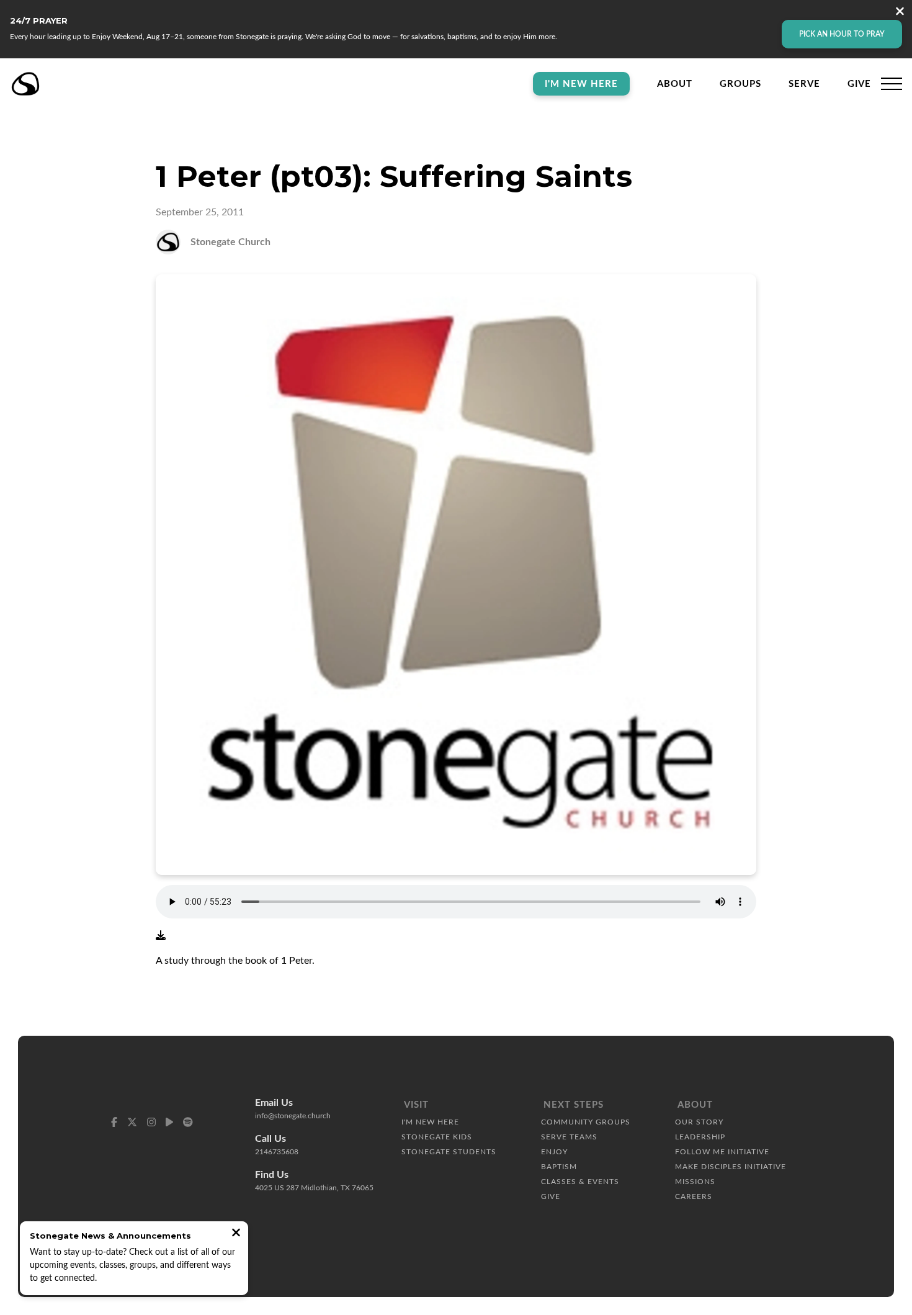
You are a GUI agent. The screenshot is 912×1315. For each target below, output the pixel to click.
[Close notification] (236, 1234)
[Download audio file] (161, 935)
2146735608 (276, 1152)
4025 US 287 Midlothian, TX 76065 (314, 1188)
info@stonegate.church (293, 1116)
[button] (891, 83)
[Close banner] (900, 12)
